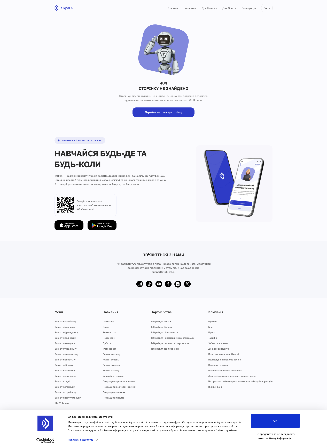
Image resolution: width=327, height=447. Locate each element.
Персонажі (109, 337)
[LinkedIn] (177, 284)
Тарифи (212, 337)
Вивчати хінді (62, 381)
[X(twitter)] (187, 284)
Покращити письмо (113, 397)
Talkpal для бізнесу (161, 326)
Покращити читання (114, 392)
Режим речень (111, 359)
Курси (106, 326)
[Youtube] (158, 284)
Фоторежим (109, 348)
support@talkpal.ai (163, 272)
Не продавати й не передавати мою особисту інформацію (240, 381)
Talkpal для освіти (161, 321)
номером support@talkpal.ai (185, 100)
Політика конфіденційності (223, 354)
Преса (211, 332)
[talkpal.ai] (63, 8)
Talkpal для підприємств (164, 332)
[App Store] (68, 225)
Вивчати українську (65, 348)
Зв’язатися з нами (218, 343)
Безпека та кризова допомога (225, 370)
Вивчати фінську (63, 365)
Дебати (107, 343)
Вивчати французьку (66, 332)
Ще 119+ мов (61, 403)
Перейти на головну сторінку (163, 112)
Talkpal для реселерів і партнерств (170, 343)
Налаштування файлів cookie (224, 359)
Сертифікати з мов (113, 375)
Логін (266, 8)
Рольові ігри (109, 332)
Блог (210, 326)
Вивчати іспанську (64, 326)
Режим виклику (111, 354)
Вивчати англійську (65, 321)
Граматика (109, 321)
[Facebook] (168, 284)
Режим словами (111, 365)
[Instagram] (139, 284)
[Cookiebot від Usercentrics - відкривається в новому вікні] (45, 440)
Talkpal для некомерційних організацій (172, 337)
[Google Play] (102, 225)
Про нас (212, 321)
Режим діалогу (111, 370)
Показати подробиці (80, 439)
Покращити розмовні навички (119, 386)
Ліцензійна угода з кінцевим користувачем (232, 375)
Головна (173, 8)
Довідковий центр (218, 348)
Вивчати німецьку (64, 343)
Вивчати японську (64, 386)
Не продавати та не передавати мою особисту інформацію (275, 435)
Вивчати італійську (65, 337)
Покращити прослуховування (119, 381)
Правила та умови (218, 365)
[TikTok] (149, 284)
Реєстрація (249, 8)
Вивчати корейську (65, 392)
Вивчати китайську (65, 375)
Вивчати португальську (67, 397)
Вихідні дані (215, 386)
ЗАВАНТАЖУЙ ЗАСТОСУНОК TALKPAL (82, 140)
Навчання (189, 8)
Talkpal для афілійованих (165, 348)
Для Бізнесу (209, 8)
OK (275, 420)
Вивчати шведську (64, 359)
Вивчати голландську (66, 354)
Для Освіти (229, 8)
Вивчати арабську (64, 370)
